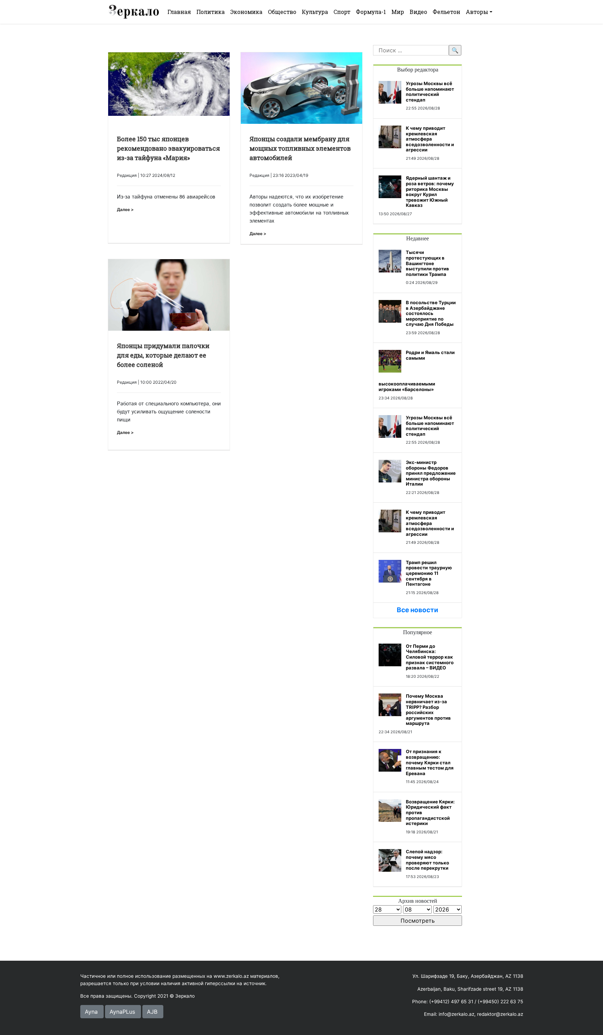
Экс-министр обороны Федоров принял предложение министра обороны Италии (431, 473)
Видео (418, 11)
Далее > (125, 209)
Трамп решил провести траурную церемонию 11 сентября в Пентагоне (429, 573)
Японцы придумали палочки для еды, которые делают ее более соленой (163, 355)
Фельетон (446, 11)
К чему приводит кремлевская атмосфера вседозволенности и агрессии (430, 138)
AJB (152, 1011)
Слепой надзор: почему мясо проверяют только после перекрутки (427, 860)
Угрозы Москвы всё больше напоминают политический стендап (430, 92)
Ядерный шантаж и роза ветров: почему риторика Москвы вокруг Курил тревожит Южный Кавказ (430, 191)
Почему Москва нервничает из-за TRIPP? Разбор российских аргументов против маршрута (428, 709)
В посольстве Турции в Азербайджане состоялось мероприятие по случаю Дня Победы (431, 313)
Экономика (246, 11)
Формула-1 (371, 11)
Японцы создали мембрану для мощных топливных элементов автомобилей (300, 148)
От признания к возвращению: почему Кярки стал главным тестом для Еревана (430, 762)
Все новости (417, 610)
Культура (315, 11)
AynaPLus (122, 1011)
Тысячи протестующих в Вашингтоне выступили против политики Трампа (427, 263)
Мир (398, 11)
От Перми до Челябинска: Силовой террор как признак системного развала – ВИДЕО (430, 656)
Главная (179, 11)
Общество (282, 11)
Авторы (477, 11)
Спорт (342, 11)
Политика (210, 11)
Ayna (91, 1011)
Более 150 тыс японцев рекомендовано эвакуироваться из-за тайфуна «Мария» (168, 148)
